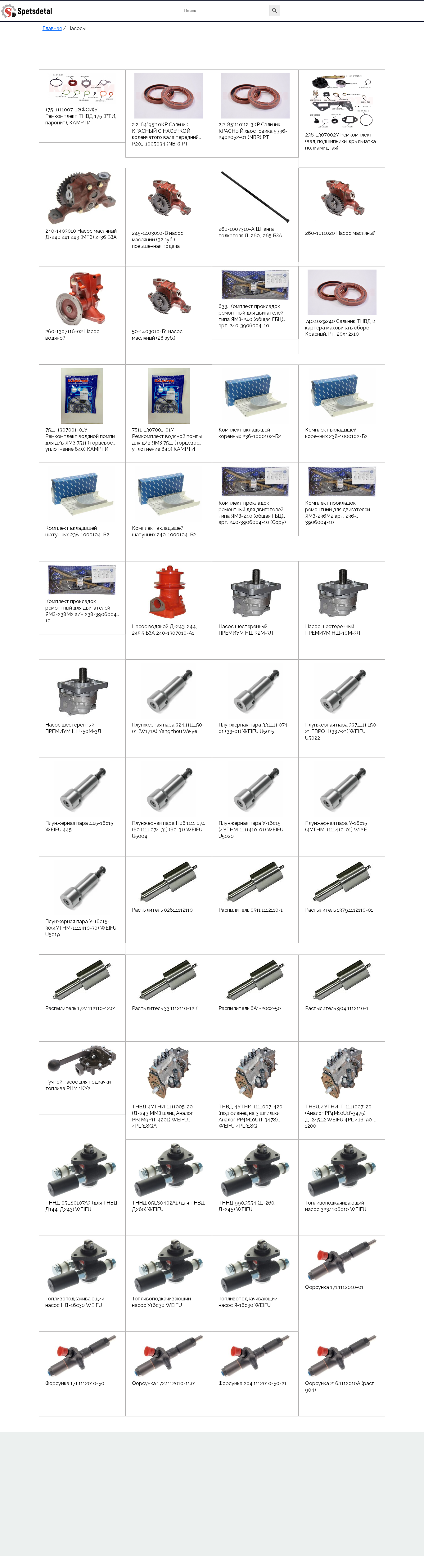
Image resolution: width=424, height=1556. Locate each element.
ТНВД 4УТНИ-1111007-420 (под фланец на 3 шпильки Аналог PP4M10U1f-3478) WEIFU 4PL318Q (250, 1113)
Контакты (313, 32)
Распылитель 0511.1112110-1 (251, 910)
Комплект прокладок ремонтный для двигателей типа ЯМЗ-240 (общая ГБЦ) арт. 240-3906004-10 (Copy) (252, 509)
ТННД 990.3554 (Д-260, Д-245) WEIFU (247, 1206)
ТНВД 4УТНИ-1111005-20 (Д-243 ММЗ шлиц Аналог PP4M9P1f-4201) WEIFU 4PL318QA (162, 1113)
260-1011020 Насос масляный (340, 233)
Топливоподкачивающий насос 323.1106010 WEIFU (335, 1206)
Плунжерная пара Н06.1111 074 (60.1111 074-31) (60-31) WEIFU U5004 (168, 829)
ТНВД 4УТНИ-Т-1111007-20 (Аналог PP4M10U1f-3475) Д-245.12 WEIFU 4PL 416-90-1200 (339, 1113)
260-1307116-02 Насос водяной (72, 335)
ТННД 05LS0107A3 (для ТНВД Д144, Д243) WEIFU (81, 1206)
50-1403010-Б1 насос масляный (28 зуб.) (157, 335)
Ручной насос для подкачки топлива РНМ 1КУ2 (78, 1085)
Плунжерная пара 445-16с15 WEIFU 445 (79, 826)
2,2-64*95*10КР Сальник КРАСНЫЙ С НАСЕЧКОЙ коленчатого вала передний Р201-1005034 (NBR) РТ (165, 131)
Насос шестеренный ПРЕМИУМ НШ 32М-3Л (246, 630)
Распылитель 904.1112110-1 (336, 1008)
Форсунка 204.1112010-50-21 (252, 1383)
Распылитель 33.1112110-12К (165, 1008)
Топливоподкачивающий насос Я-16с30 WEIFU (248, 1302)
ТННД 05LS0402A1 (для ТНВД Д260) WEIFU (168, 1206)
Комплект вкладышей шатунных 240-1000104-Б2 (164, 531)
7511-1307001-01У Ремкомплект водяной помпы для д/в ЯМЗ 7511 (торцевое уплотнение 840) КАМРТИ (80, 436)
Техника (362, 11)
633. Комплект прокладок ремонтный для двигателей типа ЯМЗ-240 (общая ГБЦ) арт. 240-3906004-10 (251, 313)
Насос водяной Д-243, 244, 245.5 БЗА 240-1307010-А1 (164, 630)
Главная (311, 11)
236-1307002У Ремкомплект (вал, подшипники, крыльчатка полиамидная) (340, 141)
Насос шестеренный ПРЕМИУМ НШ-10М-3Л (332, 630)
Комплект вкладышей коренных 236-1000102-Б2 (250, 433)
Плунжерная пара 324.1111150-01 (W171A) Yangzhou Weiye (168, 728)
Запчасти (392, 11)
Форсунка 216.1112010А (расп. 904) (340, 1386)
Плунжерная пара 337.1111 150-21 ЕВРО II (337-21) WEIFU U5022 (341, 731)
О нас (337, 11)
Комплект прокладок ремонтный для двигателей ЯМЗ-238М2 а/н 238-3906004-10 (82, 608)
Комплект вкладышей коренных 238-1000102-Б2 (336, 433)
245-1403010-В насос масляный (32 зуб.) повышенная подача (157, 239)
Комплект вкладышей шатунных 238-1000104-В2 (77, 531)
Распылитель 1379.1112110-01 (339, 910)
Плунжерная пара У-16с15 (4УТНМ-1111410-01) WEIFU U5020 (251, 829)
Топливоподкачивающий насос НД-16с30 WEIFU (74, 1302)
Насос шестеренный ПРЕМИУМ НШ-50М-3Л (73, 728)
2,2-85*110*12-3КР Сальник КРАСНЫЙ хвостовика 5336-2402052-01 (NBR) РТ (253, 131)
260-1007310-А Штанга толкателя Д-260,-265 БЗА (250, 232)
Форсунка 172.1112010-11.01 (164, 1383)
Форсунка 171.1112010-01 (334, 1287)
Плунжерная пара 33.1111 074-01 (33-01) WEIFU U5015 (254, 728)
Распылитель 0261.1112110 (162, 910)
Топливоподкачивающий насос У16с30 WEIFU (161, 1302)
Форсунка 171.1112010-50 (74, 1383)
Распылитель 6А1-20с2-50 (250, 1008)
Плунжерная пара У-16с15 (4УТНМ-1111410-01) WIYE (336, 826)
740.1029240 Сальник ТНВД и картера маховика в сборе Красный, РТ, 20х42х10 (340, 327)
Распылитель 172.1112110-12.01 (80, 1008)
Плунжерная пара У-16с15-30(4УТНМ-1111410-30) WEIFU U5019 (80, 928)
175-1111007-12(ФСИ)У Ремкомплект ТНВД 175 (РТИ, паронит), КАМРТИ (80, 116)
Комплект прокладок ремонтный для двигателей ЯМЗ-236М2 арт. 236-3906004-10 (337, 509)
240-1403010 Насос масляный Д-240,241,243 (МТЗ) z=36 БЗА (81, 234)
